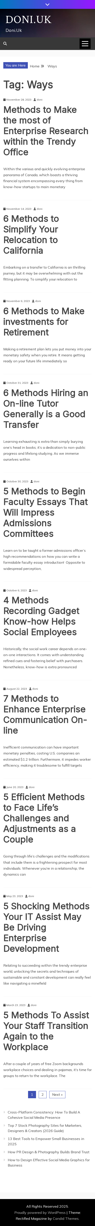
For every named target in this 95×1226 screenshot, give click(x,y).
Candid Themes (66, 1218)
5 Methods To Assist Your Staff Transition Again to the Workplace (46, 1031)
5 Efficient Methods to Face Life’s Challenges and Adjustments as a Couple (44, 818)
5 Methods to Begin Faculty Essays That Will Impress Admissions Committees (45, 512)
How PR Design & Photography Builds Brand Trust (48, 1152)
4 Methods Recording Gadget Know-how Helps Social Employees (41, 616)
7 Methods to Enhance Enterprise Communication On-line (45, 714)
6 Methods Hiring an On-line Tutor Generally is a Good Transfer (45, 408)
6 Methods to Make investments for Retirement (44, 322)
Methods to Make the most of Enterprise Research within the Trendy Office (46, 130)
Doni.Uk (29, 20)
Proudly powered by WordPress (40, 1212)
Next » (57, 1094)
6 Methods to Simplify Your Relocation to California (31, 234)
